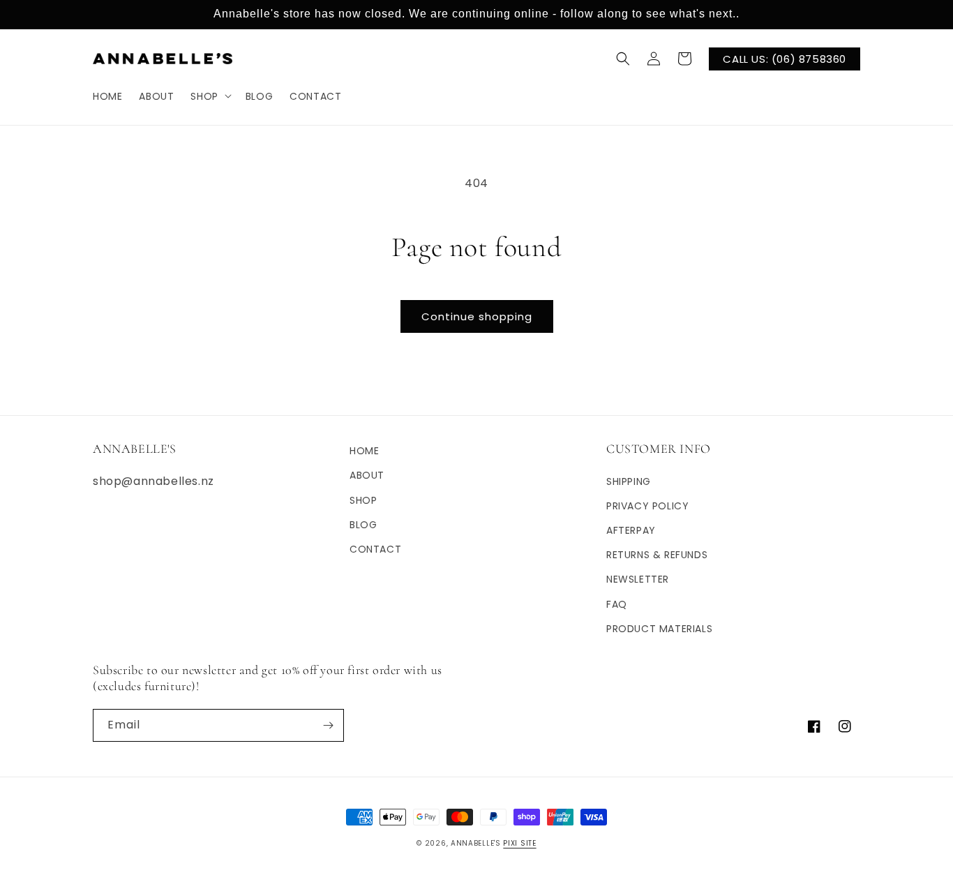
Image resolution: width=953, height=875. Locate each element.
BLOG (363, 525)
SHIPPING (628, 481)
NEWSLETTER (637, 579)
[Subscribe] (328, 725)
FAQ (616, 604)
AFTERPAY (631, 530)
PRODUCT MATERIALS (659, 629)
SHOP (363, 500)
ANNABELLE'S (476, 843)
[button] (209, 95)
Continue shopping (476, 316)
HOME (364, 451)
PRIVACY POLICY (647, 506)
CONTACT (375, 549)
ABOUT (367, 475)
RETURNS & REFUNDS (656, 555)
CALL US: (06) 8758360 (784, 58)
